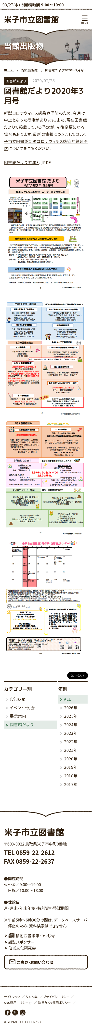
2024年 (71, 724)
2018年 (71, 776)
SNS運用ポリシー (16, 1002)
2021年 (71, 750)
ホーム (8, 70)
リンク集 (32, 996)
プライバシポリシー (56, 996)
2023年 (71, 733)
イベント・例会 (22, 707)
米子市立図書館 (31, 19)
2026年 (71, 707)
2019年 (71, 767)
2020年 (71, 759)
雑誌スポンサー (21, 942)
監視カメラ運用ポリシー (54, 1002)
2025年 (71, 716)
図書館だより (21, 724)
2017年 (71, 784)
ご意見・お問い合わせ (35, 962)
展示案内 (18, 716)
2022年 (71, 741)
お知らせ (17, 699)
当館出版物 (29, 70)
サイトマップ (12, 996)
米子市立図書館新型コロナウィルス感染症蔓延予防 (46, 141)
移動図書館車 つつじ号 (35, 935)
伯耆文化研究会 (22, 948)
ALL (67, 699)
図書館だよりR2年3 (21, 162)
